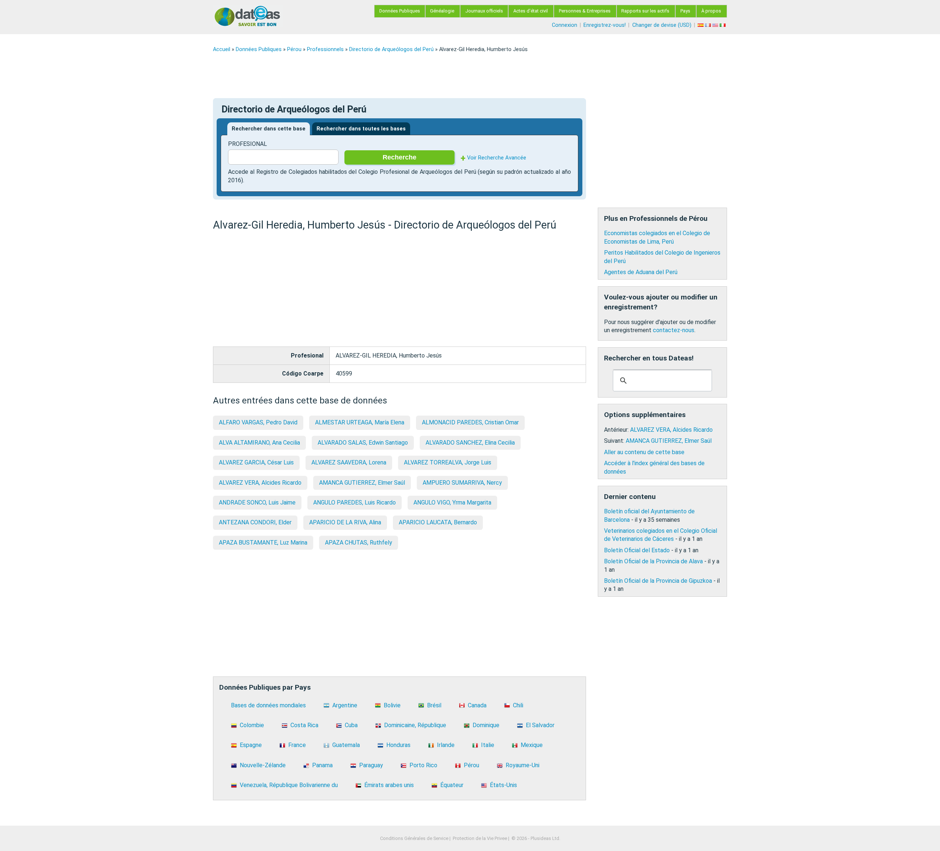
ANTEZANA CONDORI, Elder (255, 522)
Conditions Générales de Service (414, 838)
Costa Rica (304, 725)
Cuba (351, 725)
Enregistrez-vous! (604, 25)
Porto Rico (423, 765)
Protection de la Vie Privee (480, 838)
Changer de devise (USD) (661, 25)
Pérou (294, 49)
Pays (685, 11)
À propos (711, 11)
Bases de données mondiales (268, 705)
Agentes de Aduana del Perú (640, 272)
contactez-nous (673, 330)
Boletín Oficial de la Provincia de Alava (653, 561)
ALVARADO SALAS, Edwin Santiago (363, 442)
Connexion (564, 25)
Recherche (399, 157)
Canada (477, 705)
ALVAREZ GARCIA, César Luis (256, 462)
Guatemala (346, 745)
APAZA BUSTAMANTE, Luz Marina (263, 542)
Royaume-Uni (522, 765)
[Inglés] (716, 25)
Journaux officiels (484, 11)
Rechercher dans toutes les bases (361, 129)
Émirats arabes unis (389, 785)
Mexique (532, 745)
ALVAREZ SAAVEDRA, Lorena (348, 462)
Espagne (251, 745)
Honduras (398, 745)
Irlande (446, 745)
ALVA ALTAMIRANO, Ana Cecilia (259, 442)
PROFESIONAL (247, 143)
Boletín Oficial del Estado (637, 550)
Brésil (434, 705)
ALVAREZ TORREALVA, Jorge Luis (447, 462)
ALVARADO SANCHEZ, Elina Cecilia (470, 442)
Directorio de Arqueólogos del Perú (391, 49)
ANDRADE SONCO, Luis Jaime (257, 502)
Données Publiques (399, 11)
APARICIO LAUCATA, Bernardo (438, 522)
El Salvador (540, 725)
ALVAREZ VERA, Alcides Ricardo (260, 482)
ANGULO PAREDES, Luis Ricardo (354, 502)
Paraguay (371, 765)
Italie (487, 745)
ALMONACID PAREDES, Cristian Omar (470, 422)
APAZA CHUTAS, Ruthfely (358, 542)
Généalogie (442, 11)
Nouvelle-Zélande (263, 765)
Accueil (221, 49)
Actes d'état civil (530, 11)
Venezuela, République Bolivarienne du (289, 785)
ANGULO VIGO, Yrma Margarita (452, 502)
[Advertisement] (433, 75)
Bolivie (392, 705)
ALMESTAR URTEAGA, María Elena (359, 422)
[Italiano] (723, 25)
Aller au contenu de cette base (644, 452)
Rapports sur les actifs (645, 11)
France (297, 745)
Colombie (252, 725)
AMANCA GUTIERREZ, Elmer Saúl (362, 482)
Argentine (344, 705)
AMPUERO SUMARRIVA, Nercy (462, 482)
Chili (518, 705)
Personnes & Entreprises (585, 11)
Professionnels (325, 49)
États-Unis (503, 785)
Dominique (486, 725)
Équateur (451, 785)
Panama (322, 765)
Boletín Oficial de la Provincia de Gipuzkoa (658, 580)
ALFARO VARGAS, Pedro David (258, 422)
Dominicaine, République (415, 725)
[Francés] (708, 25)
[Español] (701, 25)
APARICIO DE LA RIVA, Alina (345, 522)
